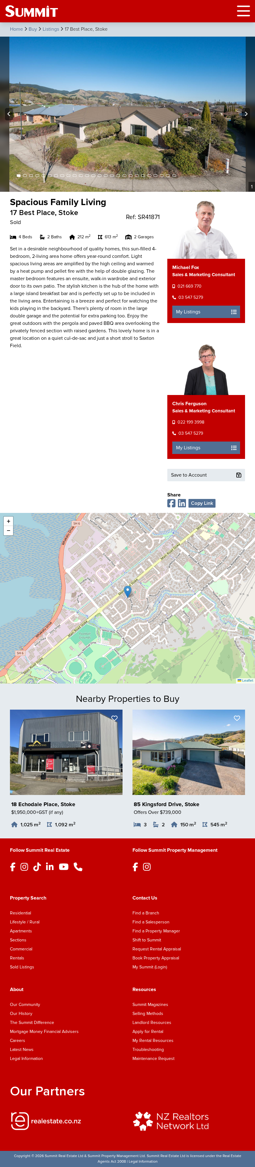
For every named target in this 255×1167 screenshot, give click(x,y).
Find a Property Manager (156, 931)
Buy (33, 29)
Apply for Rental (147, 1031)
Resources (144, 989)
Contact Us (144, 898)
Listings (51, 29)
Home (17, 29)
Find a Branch (145, 913)
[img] (66, 1121)
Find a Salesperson (150, 922)
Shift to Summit (146, 940)
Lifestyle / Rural (24, 922)
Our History (21, 1013)
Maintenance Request (153, 1058)
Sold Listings (22, 967)
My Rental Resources (153, 1040)
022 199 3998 (191, 422)
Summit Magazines (150, 1004)
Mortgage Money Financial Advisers (44, 1031)
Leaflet (247, 680)
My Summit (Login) (149, 967)
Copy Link (202, 503)
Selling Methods (147, 1013)
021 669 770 (190, 286)
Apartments (21, 931)
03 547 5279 (190, 297)
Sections (18, 940)
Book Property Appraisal (155, 958)
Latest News (22, 1049)
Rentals (17, 958)
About (16, 989)
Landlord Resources (151, 1022)
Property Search (28, 898)
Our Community (25, 1004)
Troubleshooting (148, 1049)
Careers (17, 1040)
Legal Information (26, 1058)
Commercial (21, 949)
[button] (128, 592)
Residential (20, 913)
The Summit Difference (32, 1022)
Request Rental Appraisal (156, 949)
